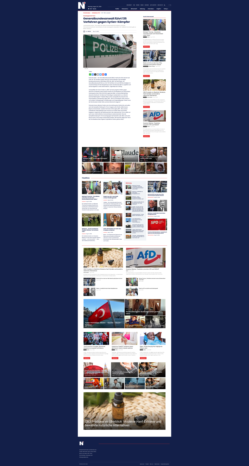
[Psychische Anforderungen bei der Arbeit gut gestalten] (124, 408)
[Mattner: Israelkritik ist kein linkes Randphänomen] (128, 231)
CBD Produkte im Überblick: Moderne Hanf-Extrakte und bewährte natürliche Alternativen (154, 132)
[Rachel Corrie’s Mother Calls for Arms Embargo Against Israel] (156, 207)
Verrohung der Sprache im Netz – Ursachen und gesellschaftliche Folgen (138, 264)
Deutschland (146, 105)
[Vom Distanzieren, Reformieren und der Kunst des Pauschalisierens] (128, 259)
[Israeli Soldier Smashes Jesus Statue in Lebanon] (135, 207)
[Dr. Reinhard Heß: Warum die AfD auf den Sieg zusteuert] (128, 242)
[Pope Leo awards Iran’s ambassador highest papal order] (153, 193)
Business (114, 193)
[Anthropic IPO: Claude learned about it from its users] (125, 193)
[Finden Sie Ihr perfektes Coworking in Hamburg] (156, 422)
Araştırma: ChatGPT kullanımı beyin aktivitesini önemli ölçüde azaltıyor (122, 386)
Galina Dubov (86, 311)
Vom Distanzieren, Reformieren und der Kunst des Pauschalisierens (137, 259)
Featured (145, 165)
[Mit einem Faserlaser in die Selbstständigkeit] (135, 422)
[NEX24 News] (82, 5)
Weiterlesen (146, 85)
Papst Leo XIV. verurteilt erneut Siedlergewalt (110, 235)
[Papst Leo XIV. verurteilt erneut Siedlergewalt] (112, 226)
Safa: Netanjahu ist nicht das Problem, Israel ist (112, 268)
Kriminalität (96, 13)
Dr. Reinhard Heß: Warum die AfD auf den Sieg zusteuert (138, 242)
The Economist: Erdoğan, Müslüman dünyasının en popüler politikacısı (94, 386)
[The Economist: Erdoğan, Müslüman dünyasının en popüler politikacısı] (96, 377)
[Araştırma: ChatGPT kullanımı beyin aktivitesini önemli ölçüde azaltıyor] (124, 377)
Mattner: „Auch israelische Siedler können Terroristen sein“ (90, 269)
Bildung (86, 407)
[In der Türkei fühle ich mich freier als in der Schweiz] (135, 361)
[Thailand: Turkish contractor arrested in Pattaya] (92, 207)
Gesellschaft (87, 424)
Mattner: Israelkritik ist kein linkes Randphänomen (156, 252)
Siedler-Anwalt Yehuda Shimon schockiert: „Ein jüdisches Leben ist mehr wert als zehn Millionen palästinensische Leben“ (138, 248)
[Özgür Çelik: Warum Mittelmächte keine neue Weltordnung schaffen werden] (128, 270)
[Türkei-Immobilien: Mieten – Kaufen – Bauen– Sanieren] (104, 352)
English (85, 195)
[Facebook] (169, 5)
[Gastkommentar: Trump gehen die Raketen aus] (128, 254)
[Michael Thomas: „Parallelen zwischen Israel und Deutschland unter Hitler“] (154, 63)
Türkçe (85, 388)
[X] (170, 5)
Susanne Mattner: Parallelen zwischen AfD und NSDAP (151, 162)
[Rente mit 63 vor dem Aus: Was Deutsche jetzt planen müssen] (154, 94)
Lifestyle (85, 305)
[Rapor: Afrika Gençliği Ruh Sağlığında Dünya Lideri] (152, 377)
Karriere (127, 424)
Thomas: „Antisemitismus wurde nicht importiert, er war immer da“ (138, 275)
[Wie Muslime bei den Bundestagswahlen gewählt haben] (145, 346)
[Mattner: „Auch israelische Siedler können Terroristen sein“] (91, 258)
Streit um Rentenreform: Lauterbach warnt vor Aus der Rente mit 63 (157, 271)
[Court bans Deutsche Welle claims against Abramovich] (113, 207)
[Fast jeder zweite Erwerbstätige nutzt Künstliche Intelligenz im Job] (152, 408)
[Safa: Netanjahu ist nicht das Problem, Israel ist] (112, 258)
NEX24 (89, 31)
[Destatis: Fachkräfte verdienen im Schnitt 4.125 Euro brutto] (94, 422)
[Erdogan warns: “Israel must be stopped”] (96, 193)
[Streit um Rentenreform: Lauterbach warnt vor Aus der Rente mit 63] (157, 263)
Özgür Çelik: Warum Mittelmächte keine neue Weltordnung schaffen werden (138, 270)
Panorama (86, 13)
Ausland (145, 75)
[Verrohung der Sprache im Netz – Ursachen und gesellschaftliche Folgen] (128, 265)
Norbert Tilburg (152, 105)
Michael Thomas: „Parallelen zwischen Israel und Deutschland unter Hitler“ (153, 72)
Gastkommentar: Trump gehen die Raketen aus (138, 254)
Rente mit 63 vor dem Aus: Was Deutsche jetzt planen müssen (152, 102)
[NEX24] (84, 31)
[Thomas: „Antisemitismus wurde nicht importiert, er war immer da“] (128, 275)
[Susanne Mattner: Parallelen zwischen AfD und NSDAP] (154, 154)
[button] (164, 5)
